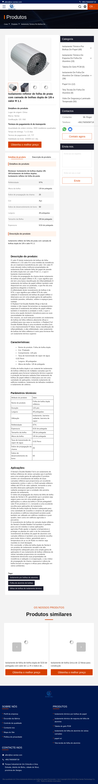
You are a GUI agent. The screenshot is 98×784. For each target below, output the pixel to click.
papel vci (58, 738)
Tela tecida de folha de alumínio (67, 743)
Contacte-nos (9, 728)
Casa (6, 24)
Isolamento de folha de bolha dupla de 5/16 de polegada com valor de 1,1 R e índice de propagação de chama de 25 (26, 664)
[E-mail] (70, 129)
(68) (73, 48)
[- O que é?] (64, 129)
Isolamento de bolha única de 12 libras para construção (70, 664)
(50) (76, 100)
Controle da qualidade (13, 723)
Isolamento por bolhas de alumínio (24, 577)
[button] (16, 647)
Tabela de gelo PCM (63, 726)
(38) (75, 75)
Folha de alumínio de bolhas (21, 583)
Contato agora (77, 136)
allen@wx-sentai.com (13, 2)
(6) (73, 67)
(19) (72, 58)
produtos (14, 24)
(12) (68, 84)
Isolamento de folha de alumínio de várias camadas (71, 732)
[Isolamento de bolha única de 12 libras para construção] (72, 642)
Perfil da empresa (11, 714)
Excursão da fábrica (12, 718)
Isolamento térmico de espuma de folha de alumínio (72, 720)
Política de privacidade (13, 737)
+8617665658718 (88, 2)
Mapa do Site (9, 732)
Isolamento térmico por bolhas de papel (35, 24)
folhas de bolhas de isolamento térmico (26, 588)
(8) (73, 91)
